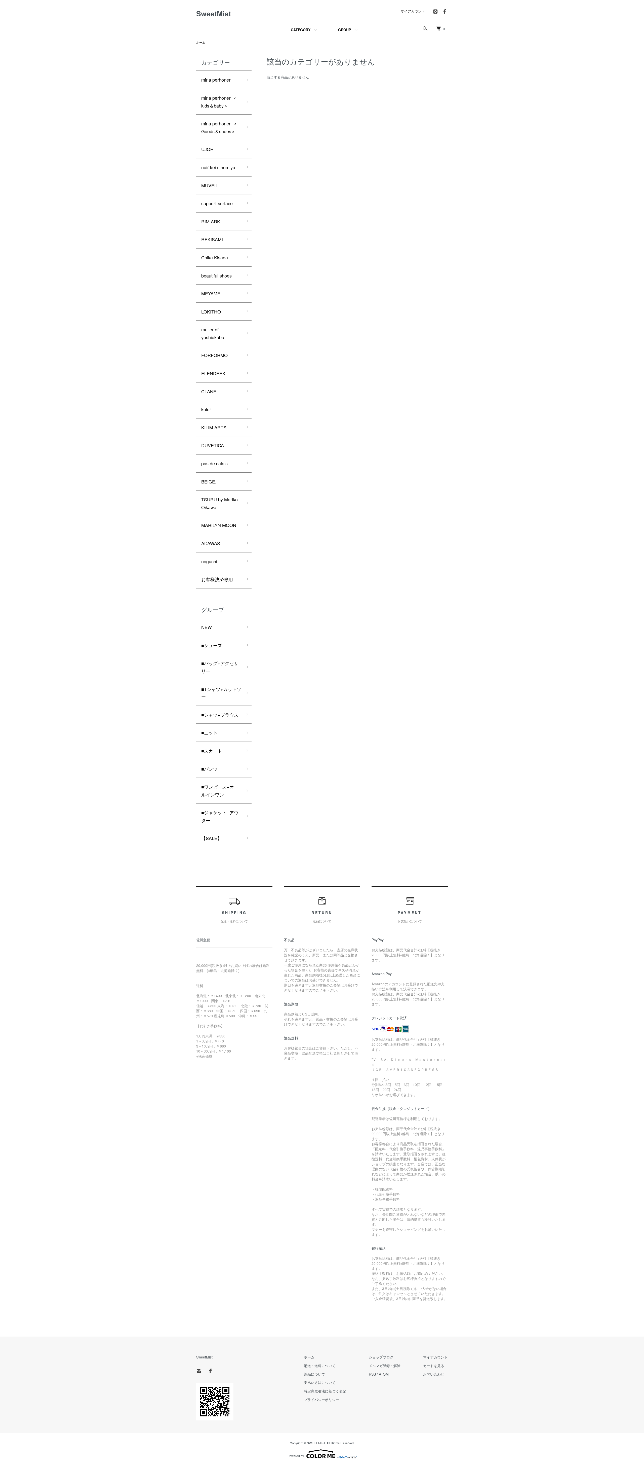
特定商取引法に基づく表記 (325, 1390)
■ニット (209, 732)
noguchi (209, 561)
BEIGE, (208, 481)
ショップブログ (381, 1356)
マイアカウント (412, 11)
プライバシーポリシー (321, 1399)
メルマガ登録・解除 (384, 1365)
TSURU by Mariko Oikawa (219, 503)
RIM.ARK (210, 221)
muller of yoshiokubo (212, 333)
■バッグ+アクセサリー (219, 667)
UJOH (207, 149)
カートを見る (433, 1365)
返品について (314, 1374)
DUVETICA (212, 445)
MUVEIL (209, 185)
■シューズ (211, 645)
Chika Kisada (214, 257)
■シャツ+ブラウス (219, 714)
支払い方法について (320, 1382)
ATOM (384, 1374)
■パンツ (209, 768)
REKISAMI (212, 239)
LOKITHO (211, 311)
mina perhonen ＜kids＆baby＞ (219, 101)
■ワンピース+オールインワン (219, 790)
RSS (372, 1374)
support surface (217, 203)
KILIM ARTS (213, 427)
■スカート (211, 750)
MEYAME (210, 293)
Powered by (296, 1456)
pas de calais (214, 463)
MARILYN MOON (218, 525)
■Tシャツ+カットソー (221, 693)
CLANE (208, 391)
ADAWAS (210, 543)
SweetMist (213, 13)
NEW (206, 627)
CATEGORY (300, 29)
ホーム (200, 42)
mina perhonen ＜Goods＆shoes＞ (219, 127)
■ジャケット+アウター (219, 816)
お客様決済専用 (217, 579)
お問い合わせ (433, 1374)
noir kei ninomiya (218, 167)
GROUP (344, 29)
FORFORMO (214, 355)
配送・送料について (320, 1365)
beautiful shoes (216, 275)
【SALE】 (211, 838)
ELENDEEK (213, 373)
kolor (206, 409)
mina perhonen (216, 79)
